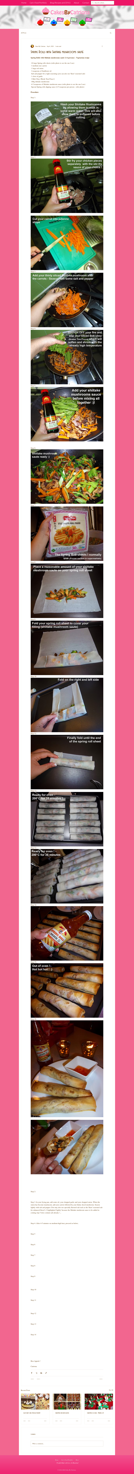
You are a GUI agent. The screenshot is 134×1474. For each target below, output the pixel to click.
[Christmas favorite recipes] (67, 1402)
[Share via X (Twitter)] (36, 1373)
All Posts (23, 33)
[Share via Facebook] (32, 1373)
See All (111, 1390)
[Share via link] (46, 1373)
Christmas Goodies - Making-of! (95, 1413)
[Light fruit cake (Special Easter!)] (35, 1402)
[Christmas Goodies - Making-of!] (99, 1402)
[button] (111, 33)
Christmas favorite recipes (62, 1413)
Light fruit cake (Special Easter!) (31, 1413)
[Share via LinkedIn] (41, 1373)
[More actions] (102, 46)
